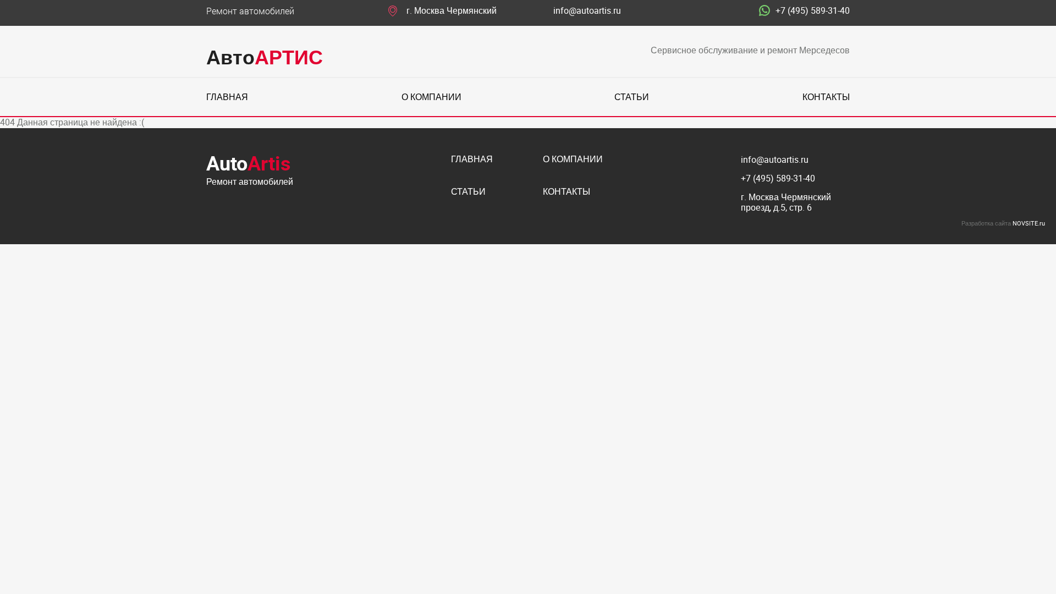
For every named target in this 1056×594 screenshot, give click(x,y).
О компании (431, 97)
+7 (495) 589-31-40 (813, 11)
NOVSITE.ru (1029, 223)
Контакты (826, 97)
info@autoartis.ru (587, 11)
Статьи (631, 97)
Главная (227, 97)
